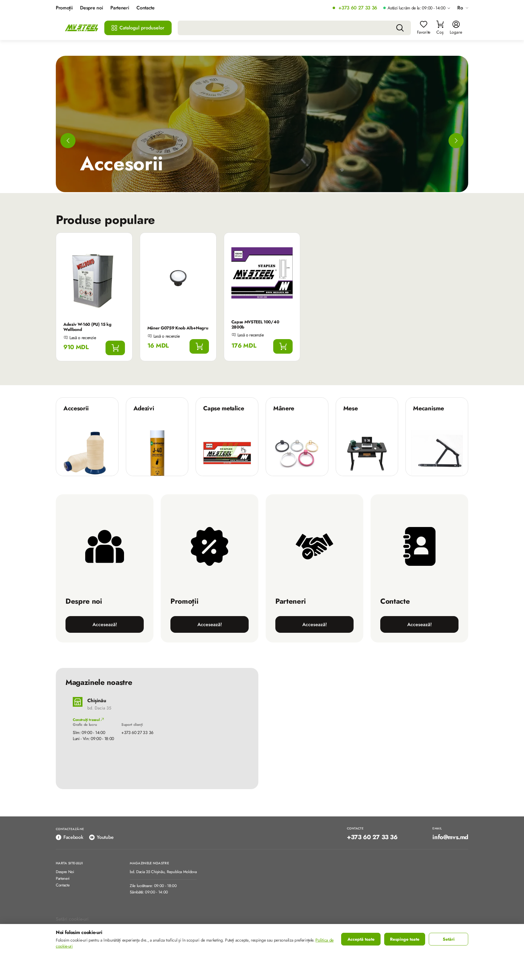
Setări (449, 939)
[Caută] (400, 28)
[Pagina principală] (81, 28)
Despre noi (91, 8)
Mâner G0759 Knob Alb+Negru (177, 328)
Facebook (73, 837)
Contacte (145, 8)
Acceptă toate (361, 939)
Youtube (105, 837)
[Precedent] (68, 140)
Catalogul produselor (141, 27)
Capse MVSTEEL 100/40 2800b (255, 324)
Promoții (64, 8)
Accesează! (104, 624)
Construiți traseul (87, 719)
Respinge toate (404, 939)
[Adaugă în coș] (115, 348)
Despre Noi (65, 872)
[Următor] (456, 140)
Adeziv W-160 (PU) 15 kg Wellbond (87, 326)
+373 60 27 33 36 (357, 8)
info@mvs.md (450, 837)
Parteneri (119, 8)
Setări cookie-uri (72, 919)
